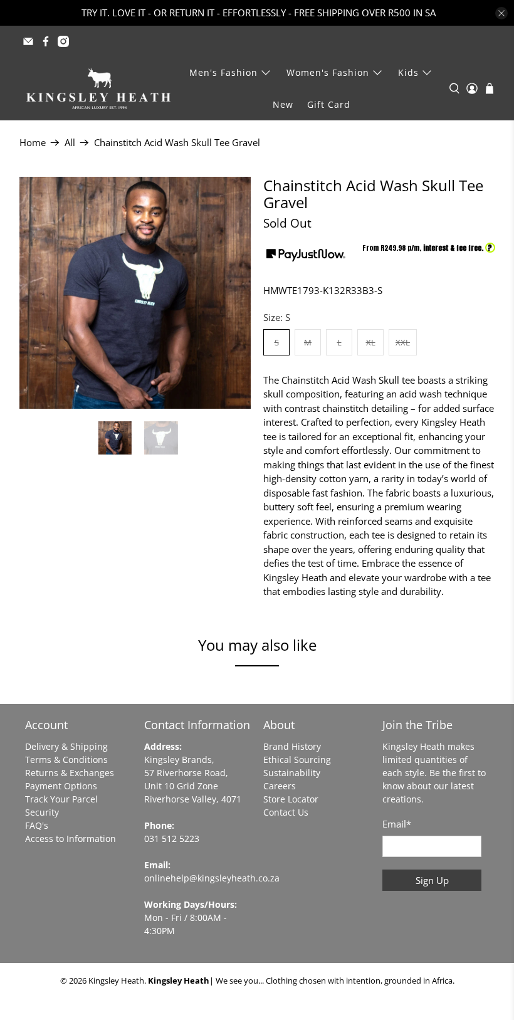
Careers (279, 786)
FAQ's (36, 825)
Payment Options (61, 786)
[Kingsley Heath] (98, 88)
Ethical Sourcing (297, 759)
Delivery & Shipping (66, 746)
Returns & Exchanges (69, 773)
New (283, 104)
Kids (408, 72)
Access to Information (70, 838)
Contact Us (285, 812)
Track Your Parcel (61, 799)
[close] (501, 13)
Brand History (292, 746)
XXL (403, 342)
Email (396, 824)
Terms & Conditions (66, 759)
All (70, 142)
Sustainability (291, 773)
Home (32, 142)
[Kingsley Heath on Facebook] (45, 41)
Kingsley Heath (116, 980)
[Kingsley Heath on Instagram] (63, 41)
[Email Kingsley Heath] (28, 41)
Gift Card (328, 104)
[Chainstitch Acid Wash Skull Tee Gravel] (135, 293)
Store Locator (290, 799)
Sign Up (432, 880)
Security (42, 812)
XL (370, 342)
